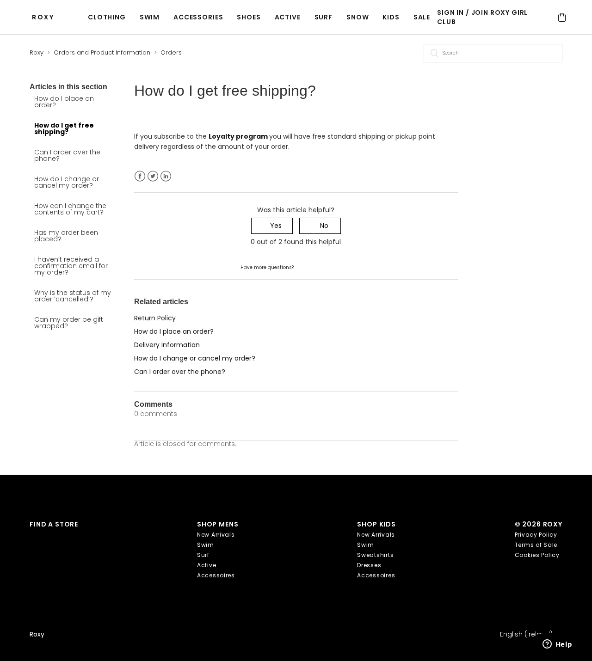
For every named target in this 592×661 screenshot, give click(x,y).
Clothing (107, 17)
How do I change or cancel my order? (66, 182)
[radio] (272, 226)
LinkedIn (166, 176)
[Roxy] (45, 17)
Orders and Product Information (102, 52)
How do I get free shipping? (64, 128)
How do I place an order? (64, 102)
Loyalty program (239, 136)
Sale (421, 17)
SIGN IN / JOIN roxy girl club (482, 17)
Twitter (153, 176)
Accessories (198, 17)
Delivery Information (167, 344)
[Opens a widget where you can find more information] (557, 644)
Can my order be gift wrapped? (68, 322)
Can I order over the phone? (67, 155)
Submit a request (323, 266)
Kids (390, 17)
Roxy (36, 52)
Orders (171, 52)
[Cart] (562, 17)
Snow (357, 17)
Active (288, 17)
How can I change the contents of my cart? (70, 209)
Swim (150, 17)
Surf (323, 17)
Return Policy (155, 318)
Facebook (140, 176)
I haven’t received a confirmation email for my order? (71, 266)
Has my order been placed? (66, 236)
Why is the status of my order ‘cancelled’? (72, 296)
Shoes (248, 17)
